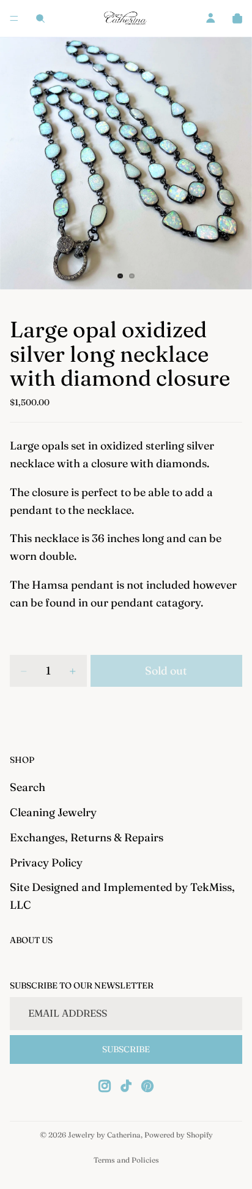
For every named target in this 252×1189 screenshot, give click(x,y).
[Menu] (14, 18)
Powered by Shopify (178, 1134)
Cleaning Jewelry (53, 812)
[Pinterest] (147, 1086)
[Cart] (237, 18)
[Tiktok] (126, 1086)
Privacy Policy (46, 862)
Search (27, 787)
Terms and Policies (126, 1159)
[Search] (40, 18)
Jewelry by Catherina (104, 1134)
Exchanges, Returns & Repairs (86, 837)
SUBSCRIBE (126, 1049)
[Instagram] (104, 1086)
